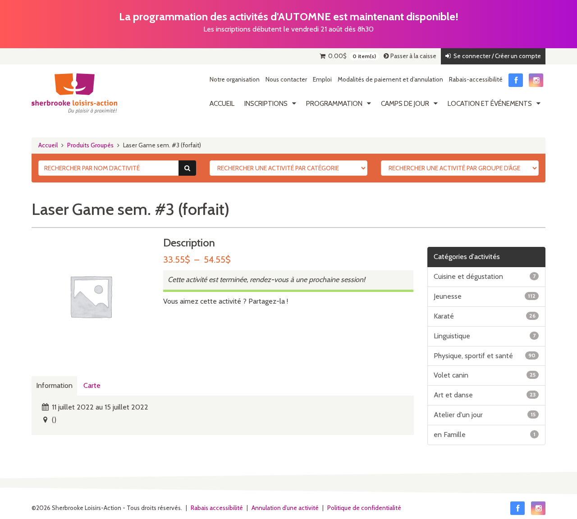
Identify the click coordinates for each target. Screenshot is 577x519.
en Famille (485, 434)
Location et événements (490, 103)
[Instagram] (536, 80)
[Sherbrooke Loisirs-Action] (74, 93)
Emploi (322, 79)
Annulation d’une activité (285, 507)
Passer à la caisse (412, 55)
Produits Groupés (90, 145)
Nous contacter (286, 79)
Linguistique (485, 336)
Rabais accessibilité (217, 507)
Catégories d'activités (467, 256)
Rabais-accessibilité (476, 79)
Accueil (222, 103)
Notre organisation (235, 79)
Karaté (485, 316)
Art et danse (485, 395)
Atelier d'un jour (485, 414)
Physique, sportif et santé (485, 355)
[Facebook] (515, 80)
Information (54, 385)
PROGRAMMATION (334, 103)
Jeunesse (485, 296)
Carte (92, 385)
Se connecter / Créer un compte (496, 55)
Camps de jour (405, 103)
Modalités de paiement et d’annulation (390, 79)
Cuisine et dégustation (485, 276)
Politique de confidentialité (364, 507)
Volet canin (485, 375)
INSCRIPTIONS (266, 103)
